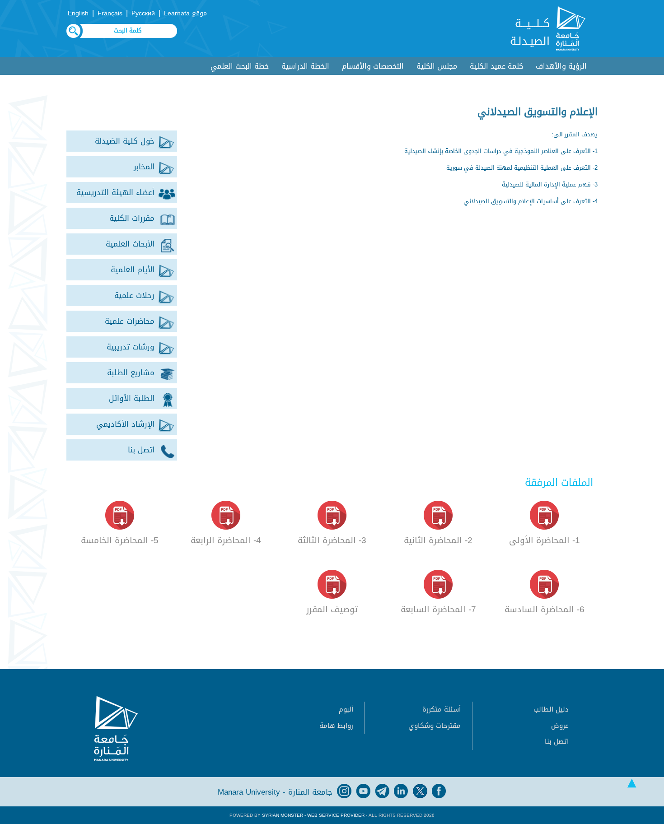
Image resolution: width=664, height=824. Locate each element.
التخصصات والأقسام (373, 66)
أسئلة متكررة (441, 709)
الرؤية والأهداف (561, 66)
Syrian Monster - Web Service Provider (313, 815)
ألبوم (346, 709)
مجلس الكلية (436, 66)
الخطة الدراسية (305, 66)
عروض (560, 725)
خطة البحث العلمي (239, 66)
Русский (143, 13)
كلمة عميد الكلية (496, 66)
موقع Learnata (185, 13)
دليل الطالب (551, 709)
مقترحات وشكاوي (434, 725)
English (78, 13)
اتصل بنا (557, 741)
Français (110, 13)
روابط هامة (336, 725)
